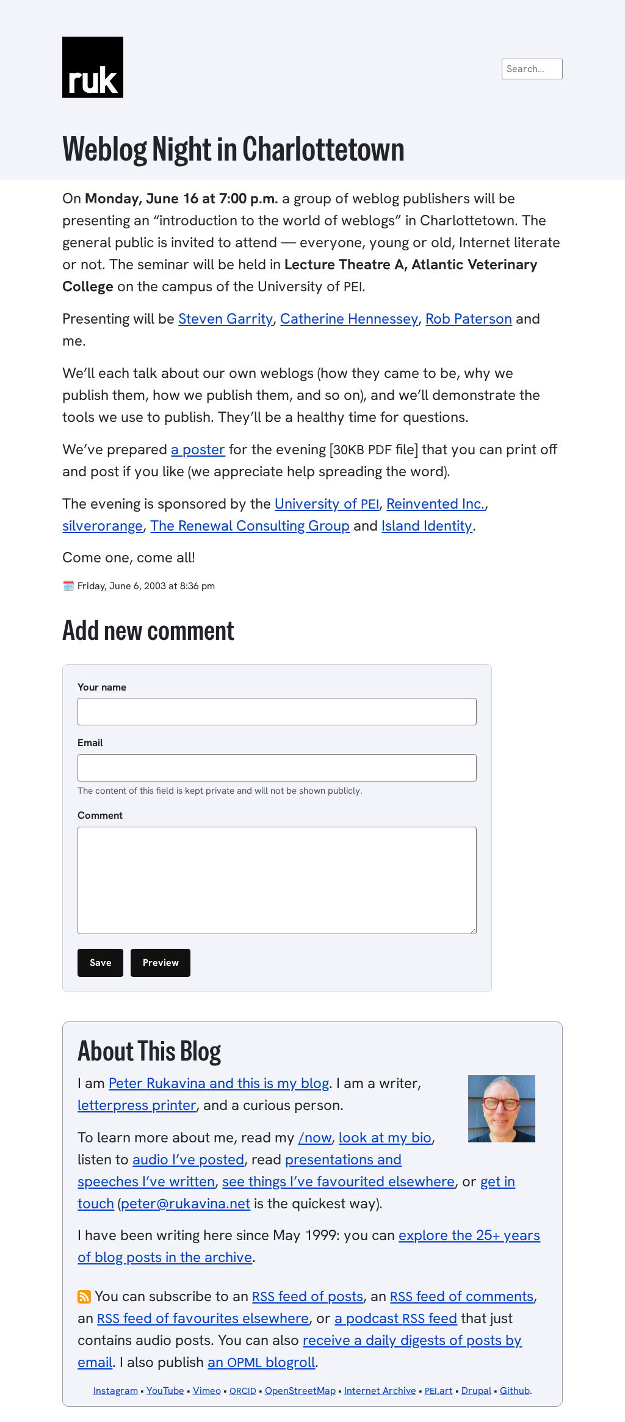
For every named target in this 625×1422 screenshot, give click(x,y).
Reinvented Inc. (435, 503)
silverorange (102, 525)
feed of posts (307, 1295)
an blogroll (261, 1361)
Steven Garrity (225, 318)
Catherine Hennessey (349, 318)
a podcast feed (395, 1317)
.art (439, 1390)
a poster (198, 449)
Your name (102, 687)
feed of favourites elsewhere (203, 1317)
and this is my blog (219, 1082)
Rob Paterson (468, 318)
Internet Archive (380, 1390)
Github (515, 1390)
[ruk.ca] (312, 67)
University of (327, 503)
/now (314, 1137)
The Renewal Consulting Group (250, 525)
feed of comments (461, 1295)
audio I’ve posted (188, 1159)
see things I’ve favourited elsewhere (338, 1181)
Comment (100, 815)
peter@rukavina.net (185, 1203)
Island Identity (426, 525)
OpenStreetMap (300, 1390)
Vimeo (207, 1390)
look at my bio (385, 1137)
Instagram (115, 1390)
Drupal (476, 1390)
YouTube (165, 1390)
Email (90, 742)
